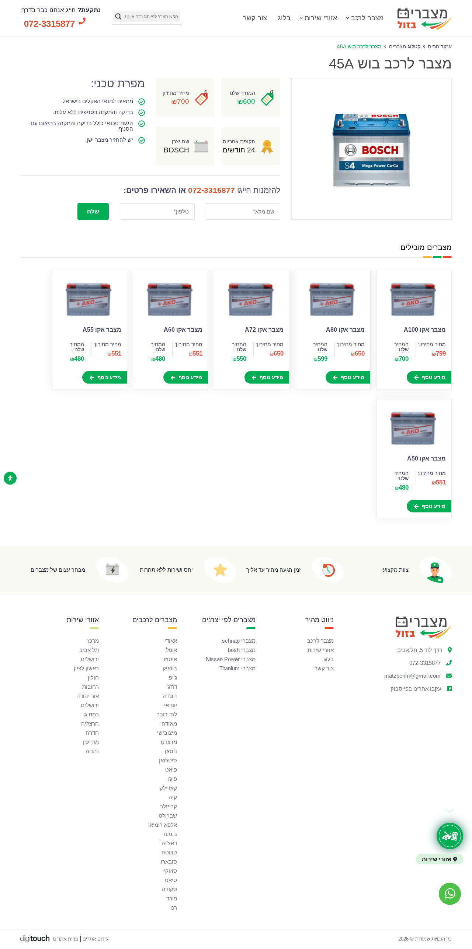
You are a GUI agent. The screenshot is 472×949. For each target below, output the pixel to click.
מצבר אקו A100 (425, 330)
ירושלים (90, 659)
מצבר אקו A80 (345, 330)
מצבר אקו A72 (264, 330)
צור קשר (255, 18)
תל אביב (89, 650)
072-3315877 (211, 190)
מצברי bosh (242, 650)
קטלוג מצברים (404, 46)
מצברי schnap (239, 641)
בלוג (284, 18)
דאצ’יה (169, 843)
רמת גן (91, 714)
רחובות (90, 687)
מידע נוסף (432, 377)
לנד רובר (167, 714)
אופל (171, 650)
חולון (93, 677)
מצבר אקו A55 (102, 330)
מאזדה (169, 723)
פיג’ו (172, 779)
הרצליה (90, 723)
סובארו (169, 861)
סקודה (169, 889)
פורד (171, 898)
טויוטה (169, 852)
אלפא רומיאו (162, 825)
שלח (93, 211)
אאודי (170, 641)
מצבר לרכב (367, 18)
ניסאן (171, 751)
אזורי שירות (321, 18)
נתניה (92, 751)
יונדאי (170, 705)
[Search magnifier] (118, 16)
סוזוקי (170, 871)
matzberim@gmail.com (412, 675)
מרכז (93, 641)
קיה (173, 797)
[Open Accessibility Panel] (10, 478)
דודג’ (172, 687)
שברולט (168, 815)
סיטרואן (168, 760)
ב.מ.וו (170, 834)
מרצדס (169, 742)
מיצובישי (167, 733)
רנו (173, 907)
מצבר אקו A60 (183, 330)
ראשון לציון (86, 668)
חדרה (92, 733)
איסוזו (170, 659)
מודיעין (91, 742)
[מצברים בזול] (424, 29)
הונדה (170, 696)
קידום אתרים (95, 939)
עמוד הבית (440, 46)
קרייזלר (168, 806)
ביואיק (170, 668)
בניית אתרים (65, 939)
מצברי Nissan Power (231, 659)
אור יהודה (87, 696)
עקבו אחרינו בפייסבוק (416, 688)
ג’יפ (173, 677)
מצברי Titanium (237, 668)
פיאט (171, 769)
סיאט (171, 880)
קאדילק (168, 788)
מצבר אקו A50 (426, 459)
